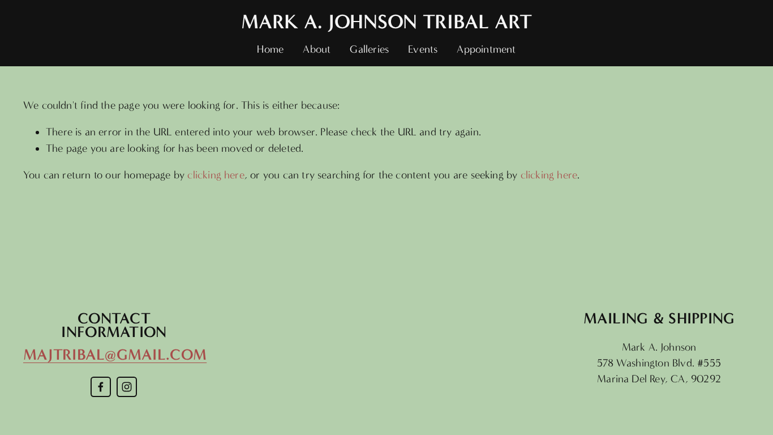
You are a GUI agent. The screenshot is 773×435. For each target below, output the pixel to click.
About (316, 49)
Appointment (486, 49)
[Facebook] (101, 387)
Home (270, 49)
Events (422, 49)
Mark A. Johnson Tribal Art (386, 21)
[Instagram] (127, 387)
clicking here (215, 175)
